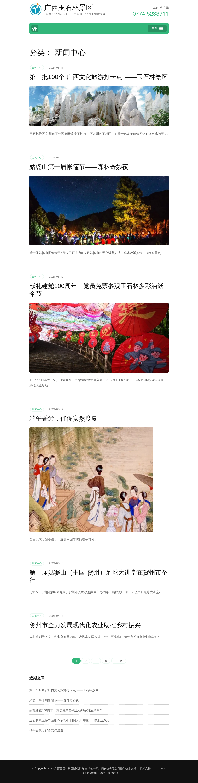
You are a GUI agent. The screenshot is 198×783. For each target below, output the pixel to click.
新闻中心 (37, 67)
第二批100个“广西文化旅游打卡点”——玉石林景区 (98, 76)
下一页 (119, 661)
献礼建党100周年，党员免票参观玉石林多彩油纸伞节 (66, 710)
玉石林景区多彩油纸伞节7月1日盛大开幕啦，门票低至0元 (69, 720)
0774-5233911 (109, 773)
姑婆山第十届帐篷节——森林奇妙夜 (78, 166)
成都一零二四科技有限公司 (104, 768)
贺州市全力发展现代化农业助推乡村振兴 (85, 625)
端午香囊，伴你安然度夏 (63, 418)
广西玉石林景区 (68, 8)
